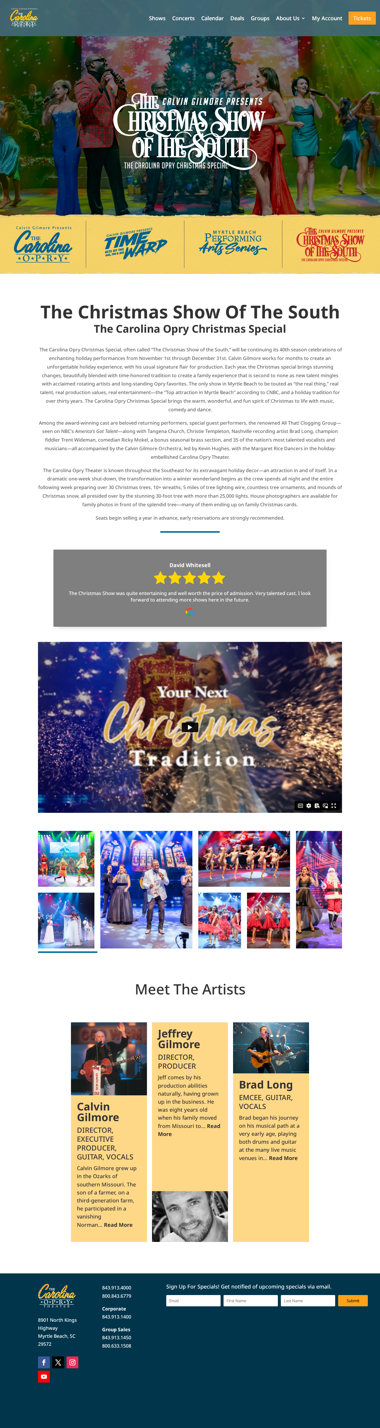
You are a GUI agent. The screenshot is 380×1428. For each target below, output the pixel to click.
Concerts (183, 19)
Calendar (212, 19)
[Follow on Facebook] (44, 1362)
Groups (260, 19)
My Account (327, 19)
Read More (118, 1224)
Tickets (362, 18)
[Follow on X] (58, 1362)
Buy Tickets (183, 200)
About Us (288, 19)
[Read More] (109, 1058)
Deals (237, 19)
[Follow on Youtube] (44, 1377)
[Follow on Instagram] (72, 1362)
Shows (157, 19)
